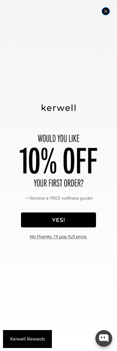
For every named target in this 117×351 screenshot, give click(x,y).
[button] (58, 219)
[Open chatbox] (103, 338)
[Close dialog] (106, 11)
